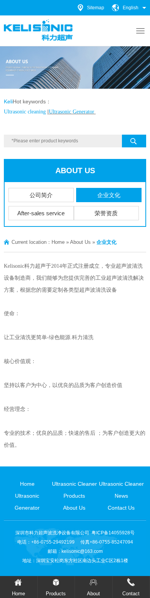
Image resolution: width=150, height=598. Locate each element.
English (130, 7)
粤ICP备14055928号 (113, 532)
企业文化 (108, 195)
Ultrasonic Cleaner (74, 484)
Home (58, 242)
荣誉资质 (106, 213)
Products (74, 496)
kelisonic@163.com (82, 551)
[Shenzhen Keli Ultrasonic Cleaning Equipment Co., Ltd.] (38, 30)
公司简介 (41, 195)
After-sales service (41, 213)
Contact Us (121, 508)
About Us (75, 170)
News (121, 496)
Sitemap (95, 7)
